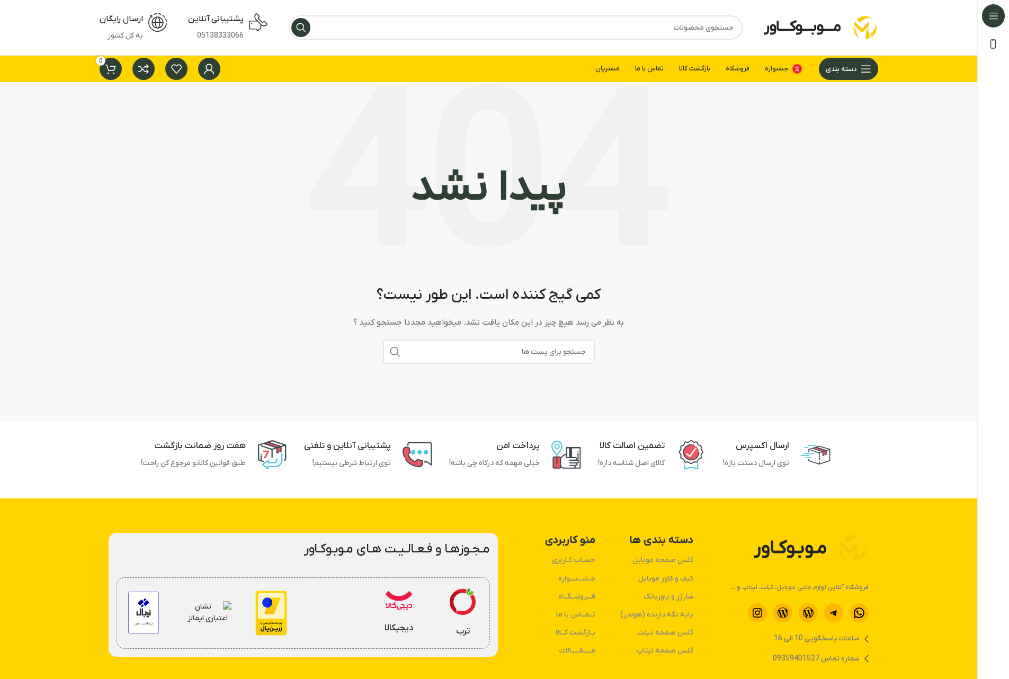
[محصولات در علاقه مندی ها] (176, 68)
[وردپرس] (808, 612)
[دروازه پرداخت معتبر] (271, 613)
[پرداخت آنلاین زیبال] (143, 612)
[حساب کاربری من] (209, 68)
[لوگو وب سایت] (865, 27)
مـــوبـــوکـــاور (802, 27)
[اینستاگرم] (757, 612)
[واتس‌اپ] (859, 612)
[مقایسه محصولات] (143, 68)
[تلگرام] (833, 612)
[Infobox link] (463, 613)
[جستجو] (300, 27)
